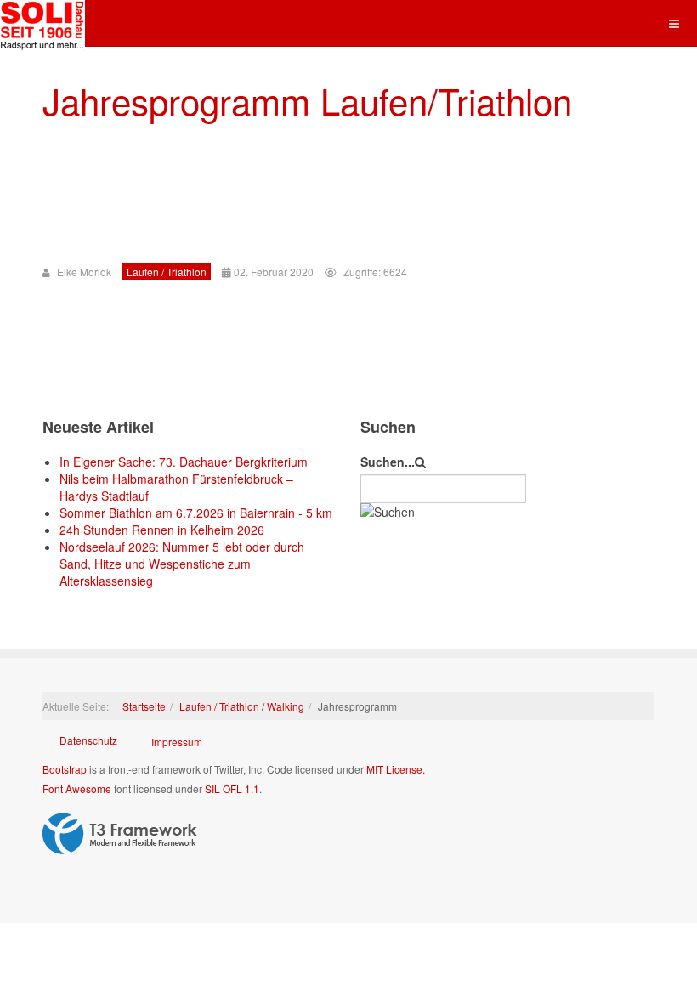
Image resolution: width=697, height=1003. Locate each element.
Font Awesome (76, 788)
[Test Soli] (42, 23)
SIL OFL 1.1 (232, 788)
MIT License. (395, 769)
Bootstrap (64, 769)
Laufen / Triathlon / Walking (241, 706)
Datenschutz (88, 740)
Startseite (144, 706)
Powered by (119, 834)
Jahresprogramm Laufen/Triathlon (307, 100)
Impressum (176, 741)
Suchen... (387, 461)
